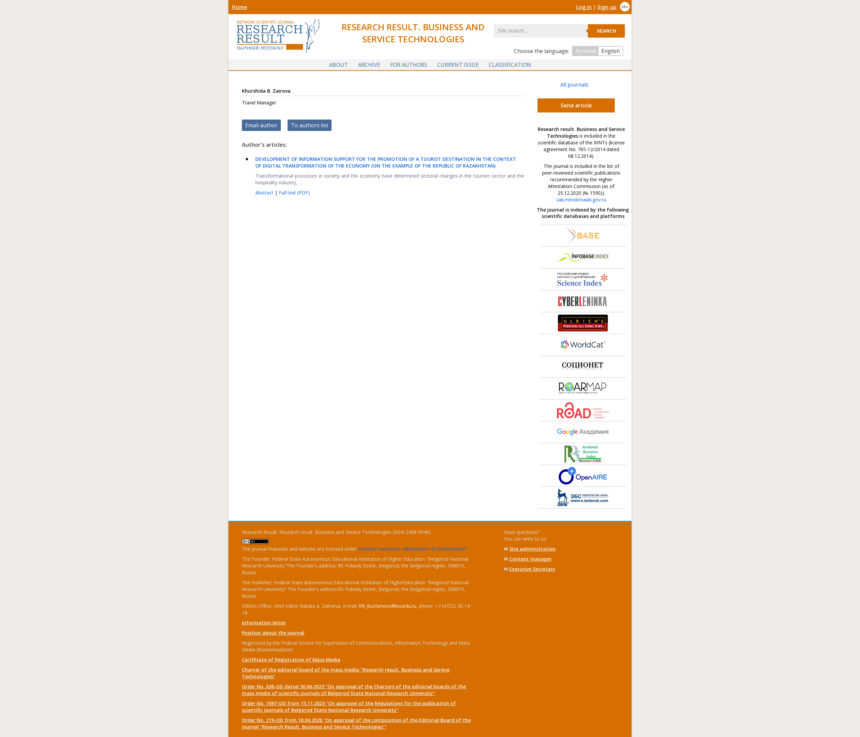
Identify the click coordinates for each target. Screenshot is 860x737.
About (338, 64)
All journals (574, 84)
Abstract (265, 192)
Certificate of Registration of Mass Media (291, 659)
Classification (510, 64)
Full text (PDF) (294, 192)
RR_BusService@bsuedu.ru (387, 606)
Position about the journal (273, 633)
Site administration (532, 549)
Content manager (530, 559)
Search (606, 31)
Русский (585, 51)
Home (239, 7)
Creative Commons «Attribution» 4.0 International (412, 549)
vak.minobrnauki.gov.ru (581, 199)
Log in (584, 7)
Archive (369, 64)
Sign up (606, 7)
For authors (408, 64)
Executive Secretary (532, 569)
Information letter (264, 622)
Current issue (458, 64)
